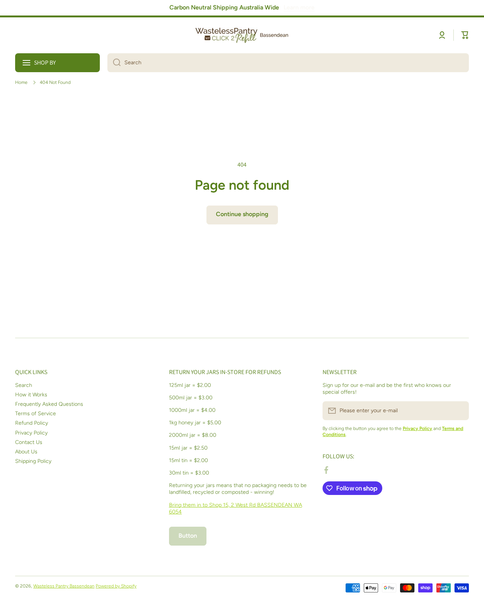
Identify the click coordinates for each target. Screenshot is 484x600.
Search (23, 385)
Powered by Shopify (116, 586)
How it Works (31, 394)
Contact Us (28, 442)
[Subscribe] (459, 410)
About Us (26, 451)
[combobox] (288, 62)
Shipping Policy (33, 461)
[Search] (114, 62)
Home (21, 82)
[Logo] (242, 35)
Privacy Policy (31, 433)
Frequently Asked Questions (49, 404)
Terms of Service (35, 413)
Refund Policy (31, 423)
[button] (465, 35)
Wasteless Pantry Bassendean (64, 586)
